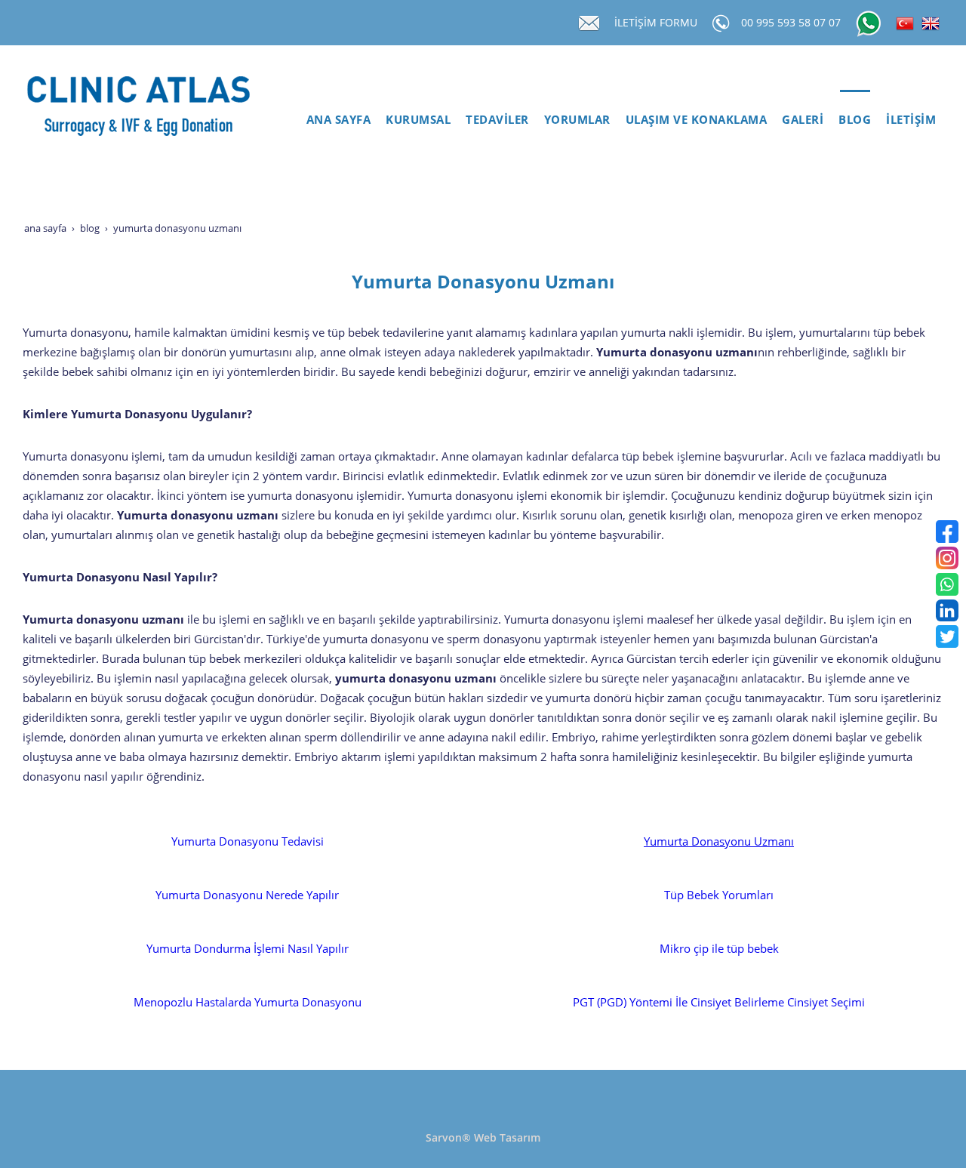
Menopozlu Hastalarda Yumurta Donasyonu (247, 1002)
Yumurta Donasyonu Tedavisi (247, 841)
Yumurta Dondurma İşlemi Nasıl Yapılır (247, 949)
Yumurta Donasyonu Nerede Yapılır (247, 895)
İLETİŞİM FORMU (655, 22)
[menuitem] (338, 120)
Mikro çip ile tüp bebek (719, 949)
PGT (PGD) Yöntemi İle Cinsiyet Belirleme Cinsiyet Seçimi (719, 1002)
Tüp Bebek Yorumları (719, 895)
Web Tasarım (507, 1137)
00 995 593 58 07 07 (791, 22)
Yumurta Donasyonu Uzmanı (719, 841)
